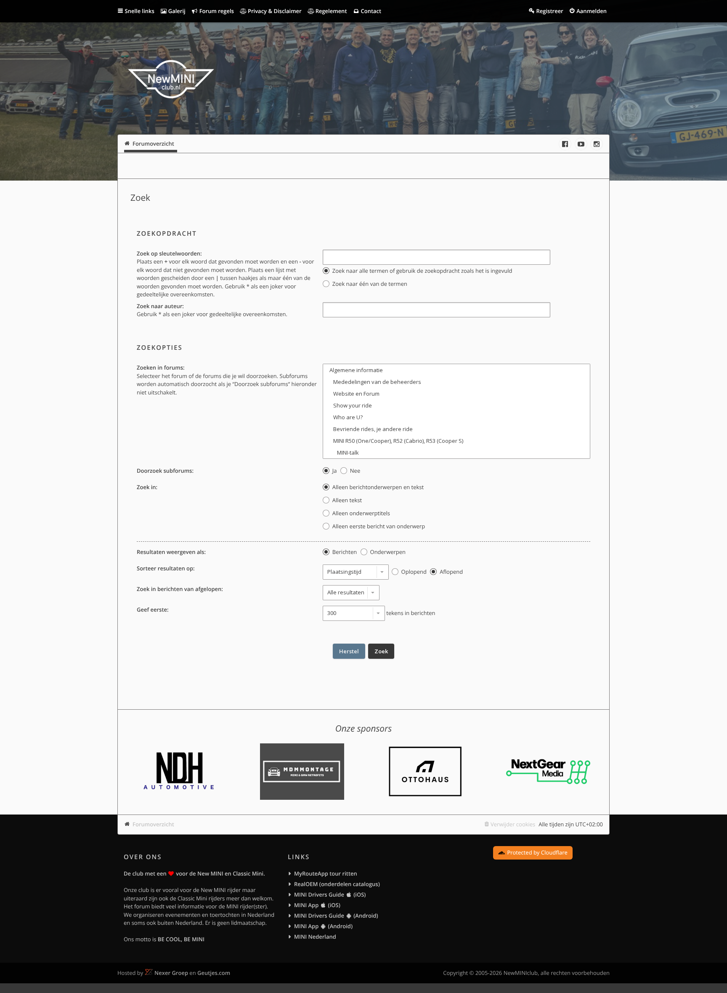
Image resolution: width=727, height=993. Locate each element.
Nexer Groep (171, 973)
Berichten (344, 552)
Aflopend (450, 571)
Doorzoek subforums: (165, 470)
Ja (334, 470)
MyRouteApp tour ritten (325, 873)
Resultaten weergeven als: (171, 552)
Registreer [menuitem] (549, 11)
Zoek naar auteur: (160, 306)
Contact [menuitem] (370, 11)
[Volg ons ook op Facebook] (565, 144)
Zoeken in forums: (161, 367)
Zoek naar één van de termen (369, 284)
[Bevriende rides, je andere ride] (456, 429)
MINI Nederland (315, 936)
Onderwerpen (387, 552)
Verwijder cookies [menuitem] (513, 824)
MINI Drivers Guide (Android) (336, 915)
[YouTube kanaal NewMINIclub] (581, 144)
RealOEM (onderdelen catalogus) (337, 884)
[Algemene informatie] (456, 370)
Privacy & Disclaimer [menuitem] (274, 11)
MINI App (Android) (323, 926)
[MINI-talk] (456, 452)
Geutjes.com (213, 973)
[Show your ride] (456, 405)
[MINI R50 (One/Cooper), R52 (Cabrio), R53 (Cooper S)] (456, 441)
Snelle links (139, 11)
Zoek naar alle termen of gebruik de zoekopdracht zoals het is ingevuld (421, 270)
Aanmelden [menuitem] (591, 11)
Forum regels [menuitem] (216, 11)
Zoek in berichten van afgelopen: (180, 589)
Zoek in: (147, 487)
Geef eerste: (153, 609)
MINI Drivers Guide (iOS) (330, 894)
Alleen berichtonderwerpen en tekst (377, 487)
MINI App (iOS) (317, 905)
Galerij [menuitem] (176, 11)
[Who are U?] (456, 417)
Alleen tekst (346, 500)
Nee (354, 470)
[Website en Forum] (456, 393)
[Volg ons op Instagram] (596, 144)
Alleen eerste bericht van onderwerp (378, 526)
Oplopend (413, 571)
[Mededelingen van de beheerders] (456, 382)
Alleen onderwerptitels (360, 513)
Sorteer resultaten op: (166, 568)
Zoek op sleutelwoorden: (169, 253)
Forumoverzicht (153, 824)
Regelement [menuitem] (330, 11)
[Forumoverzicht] (171, 80)
